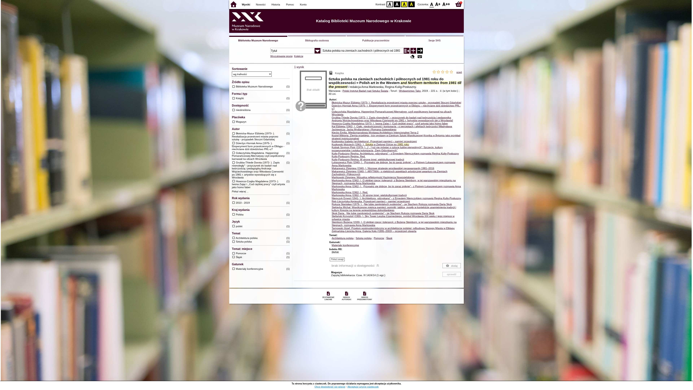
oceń (459, 72)
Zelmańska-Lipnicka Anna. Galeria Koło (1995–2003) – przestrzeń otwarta (374, 231)
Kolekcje (298, 56)
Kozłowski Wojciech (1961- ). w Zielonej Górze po (370, 144)
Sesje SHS (434, 40)
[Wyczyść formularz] (412, 56)
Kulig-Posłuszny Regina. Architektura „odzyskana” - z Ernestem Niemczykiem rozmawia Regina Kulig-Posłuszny (395, 153)
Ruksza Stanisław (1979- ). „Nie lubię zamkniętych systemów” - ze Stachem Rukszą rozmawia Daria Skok (392, 204)
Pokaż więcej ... (240, 191)
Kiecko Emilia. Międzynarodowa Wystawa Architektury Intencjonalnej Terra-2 (375, 132)
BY (411, 4)
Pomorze (379, 238)
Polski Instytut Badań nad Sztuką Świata (365, 90)
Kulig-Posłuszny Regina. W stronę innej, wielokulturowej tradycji (368, 159)
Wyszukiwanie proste (281, 56)
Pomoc (290, 4)
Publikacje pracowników (375, 40)
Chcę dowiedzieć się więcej (330, 386)
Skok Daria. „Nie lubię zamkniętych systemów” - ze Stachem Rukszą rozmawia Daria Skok (383, 213)
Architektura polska (343, 238)
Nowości (260, 4)
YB (404, 4)
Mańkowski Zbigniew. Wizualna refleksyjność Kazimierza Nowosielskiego (373, 177)
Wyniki (246, 4)
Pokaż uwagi (337, 259)
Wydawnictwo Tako (410, 90)
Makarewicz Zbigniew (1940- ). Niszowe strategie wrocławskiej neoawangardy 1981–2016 (383, 168)
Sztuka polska (364, 238)
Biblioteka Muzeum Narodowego (258, 40)
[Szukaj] (420, 51)
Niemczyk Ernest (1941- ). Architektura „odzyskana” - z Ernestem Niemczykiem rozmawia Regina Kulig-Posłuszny (396, 198)
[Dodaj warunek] (413, 51)
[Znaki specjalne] (420, 56)
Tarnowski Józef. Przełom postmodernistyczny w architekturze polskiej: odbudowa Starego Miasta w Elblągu (393, 228)
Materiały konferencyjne (345, 245)
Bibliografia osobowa (317, 40)
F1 (438, 4)
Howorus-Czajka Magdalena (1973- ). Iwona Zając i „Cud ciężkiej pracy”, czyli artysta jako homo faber (390, 123)
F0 (431, 4)
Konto (303, 4)
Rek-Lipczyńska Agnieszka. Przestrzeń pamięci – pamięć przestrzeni (371, 201)
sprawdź (451, 274)
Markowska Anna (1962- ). (350, 192)
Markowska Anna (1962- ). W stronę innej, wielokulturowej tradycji (369, 195)
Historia (275, 4)
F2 (446, 4)
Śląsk (389, 238)
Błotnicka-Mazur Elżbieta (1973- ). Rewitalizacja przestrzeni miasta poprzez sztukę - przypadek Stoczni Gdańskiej (396, 102)
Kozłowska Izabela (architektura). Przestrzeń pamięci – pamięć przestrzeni (374, 141)
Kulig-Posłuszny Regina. (348, 156)
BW (397, 4)
